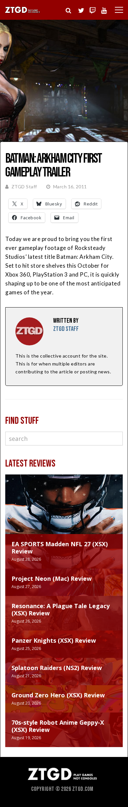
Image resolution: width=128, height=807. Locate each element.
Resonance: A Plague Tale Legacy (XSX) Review (60, 609)
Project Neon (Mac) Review (51, 578)
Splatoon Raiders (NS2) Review (56, 668)
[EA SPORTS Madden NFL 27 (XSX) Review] (64, 510)
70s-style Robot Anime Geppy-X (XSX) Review (57, 726)
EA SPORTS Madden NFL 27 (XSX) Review (59, 547)
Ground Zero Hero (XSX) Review (58, 695)
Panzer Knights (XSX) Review (53, 640)
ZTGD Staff (24, 186)
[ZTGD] (22, 12)
